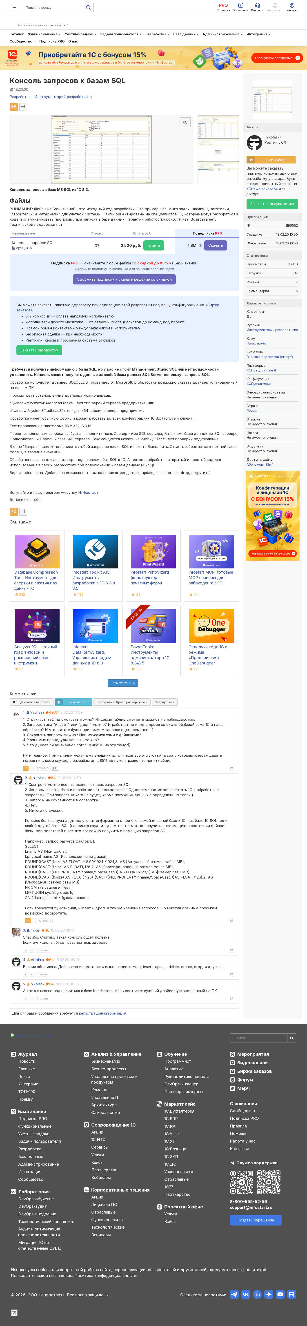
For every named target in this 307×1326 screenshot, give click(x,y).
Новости (26, 1061)
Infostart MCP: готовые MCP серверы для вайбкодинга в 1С (211, 577)
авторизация (115, 1013)
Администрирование (38, 1164)
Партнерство (104, 1169)
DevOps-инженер (181, 1084)
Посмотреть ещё (123, 683)
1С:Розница (175, 1149)
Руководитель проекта (186, 1076)
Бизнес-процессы (108, 1069)
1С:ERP (171, 1118)
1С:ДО (170, 1164)
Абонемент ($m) (260, 464)
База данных (30, 1156)
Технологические (108, 1227)
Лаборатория (34, 1191)
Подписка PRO (32, 1118)
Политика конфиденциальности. (105, 1275)
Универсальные (179, 1171)
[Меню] (14, 7)
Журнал (27, 1054)
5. (24, 984)
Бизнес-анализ (105, 1061)
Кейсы (97, 1162)
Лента (24, 1076)
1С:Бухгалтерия (179, 1111)
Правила (238, 1126)
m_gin (35, 930)
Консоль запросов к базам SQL (68, 80)
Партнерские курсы (183, 1091)
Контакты (239, 1148)
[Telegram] (234, 1295)
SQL (37, 500)
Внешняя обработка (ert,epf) (270, 357)
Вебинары (101, 1177)
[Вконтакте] (245, 1295)
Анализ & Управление (116, 1054)
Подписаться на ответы (33, 702)
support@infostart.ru (251, 1207)
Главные (26, 1069)
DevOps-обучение (36, 1198)
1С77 (168, 1187)
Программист (258, 343)
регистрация (90, 1013)
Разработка (29, 1149)
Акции (97, 1132)
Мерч (243, 1088)
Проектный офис (183, 1207)
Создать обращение (256, 1220)
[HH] (257, 1295)
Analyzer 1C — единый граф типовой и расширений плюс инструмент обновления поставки (35, 657)
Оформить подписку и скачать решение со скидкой (124, 279)
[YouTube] (280, 1295)
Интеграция (29, 1171)
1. (24, 712)
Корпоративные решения (120, 1190)
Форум (245, 1079)
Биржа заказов (254, 1071)
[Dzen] (268, 1295)
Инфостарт (88, 492)
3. (24, 930)
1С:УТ (169, 1141)
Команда (100, 1089)
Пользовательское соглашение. (42, 1275)
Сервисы (100, 1147)
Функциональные (34, 1126)
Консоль (22, 500)
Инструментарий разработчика (272, 330)
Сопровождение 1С (113, 1125)
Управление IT (105, 1097)
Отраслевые (103, 1212)
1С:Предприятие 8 (261, 370)
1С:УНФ (171, 1133)
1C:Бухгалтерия (259, 384)
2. (26, 778)
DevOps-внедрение (37, 1214)
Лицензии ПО (104, 1204)
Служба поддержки (257, 1163)
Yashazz (37, 712)
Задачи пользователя (39, 1141)
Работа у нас (243, 1141)
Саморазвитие (105, 1112)
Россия (252, 410)
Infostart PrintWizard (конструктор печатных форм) (150, 577)
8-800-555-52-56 (248, 1201)
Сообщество (30, 1179)
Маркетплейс (180, 1104)
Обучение (175, 1054)
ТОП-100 (26, 1091)
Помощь (238, 1133)
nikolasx (40, 778)
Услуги (97, 1154)
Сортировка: (121, 702)
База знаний (32, 1111)
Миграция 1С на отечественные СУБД (39, 1245)
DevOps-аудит (32, 1206)
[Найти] (291, 1037)
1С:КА (170, 1126)
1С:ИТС (98, 1139)
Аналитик (173, 1069)
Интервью (28, 1084)
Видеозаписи (252, 1062)
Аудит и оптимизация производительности (39, 1232)
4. (24, 959)
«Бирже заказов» (262, 189)
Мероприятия (253, 1054)
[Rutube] (291, 1295)
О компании (243, 1103)
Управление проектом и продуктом (114, 1079)
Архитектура (104, 1104)
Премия (25, 1099)
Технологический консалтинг (46, 1221)
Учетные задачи (33, 1133)
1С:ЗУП (171, 1156)
